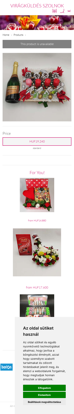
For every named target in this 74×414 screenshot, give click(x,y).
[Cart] (54, 11)
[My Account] (69, 11)
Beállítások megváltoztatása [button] (44, 401)
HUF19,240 (37, 141)
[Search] (62, 11)
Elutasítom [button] (44, 394)
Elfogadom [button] (44, 387)
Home (6, 34)
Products (18, 34)
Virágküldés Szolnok (37, 6)
